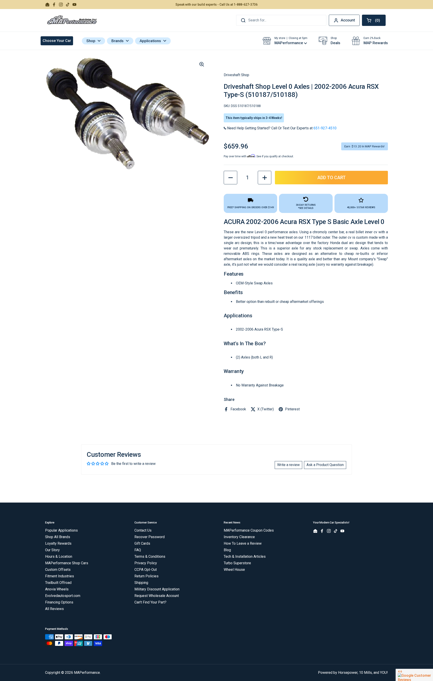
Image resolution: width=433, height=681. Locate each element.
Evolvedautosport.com (62, 596)
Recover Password (149, 537)
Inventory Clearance (239, 537)
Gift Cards (142, 543)
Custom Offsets (58, 569)
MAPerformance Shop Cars (66, 563)
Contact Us (143, 530)
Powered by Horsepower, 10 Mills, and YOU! (353, 672)
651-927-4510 (324, 128)
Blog (227, 550)
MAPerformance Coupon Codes (249, 530)
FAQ (137, 550)
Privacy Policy (145, 563)
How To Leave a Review (243, 543)
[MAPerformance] (72, 20)
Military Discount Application (157, 589)
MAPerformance (87, 672)
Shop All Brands (57, 537)
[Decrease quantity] (230, 177)
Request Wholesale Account (156, 596)
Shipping (141, 582)
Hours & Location (58, 556)
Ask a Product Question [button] (325, 465)
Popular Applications (61, 530)
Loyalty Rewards (58, 543)
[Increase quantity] (264, 177)
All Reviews (54, 609)
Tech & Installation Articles (245, 556)
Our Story (52, 550)
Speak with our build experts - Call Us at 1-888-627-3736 (216, 4)
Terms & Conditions (149, 556)
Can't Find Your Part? (150, 602)
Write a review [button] (288, 465)
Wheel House (234, 569)
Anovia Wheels (57, 589)
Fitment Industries (59, 576)
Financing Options (59, 602)
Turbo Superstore (237, 563)
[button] (374, 20)
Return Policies (146, 576)
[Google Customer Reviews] (414, 675)
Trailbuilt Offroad (58, 582)
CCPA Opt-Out (145, 569)
